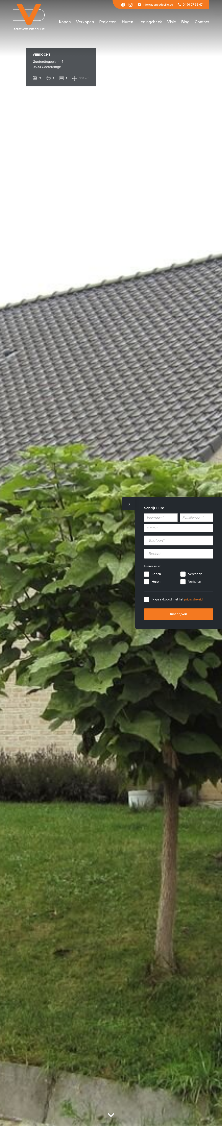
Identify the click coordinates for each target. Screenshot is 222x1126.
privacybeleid (193, 600)
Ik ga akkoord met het (177, 600)
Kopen (156, 574)
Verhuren (194, 582)
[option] (111, 563)
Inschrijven (178, 614)
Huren (156, 582)
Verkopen (195, 574)
